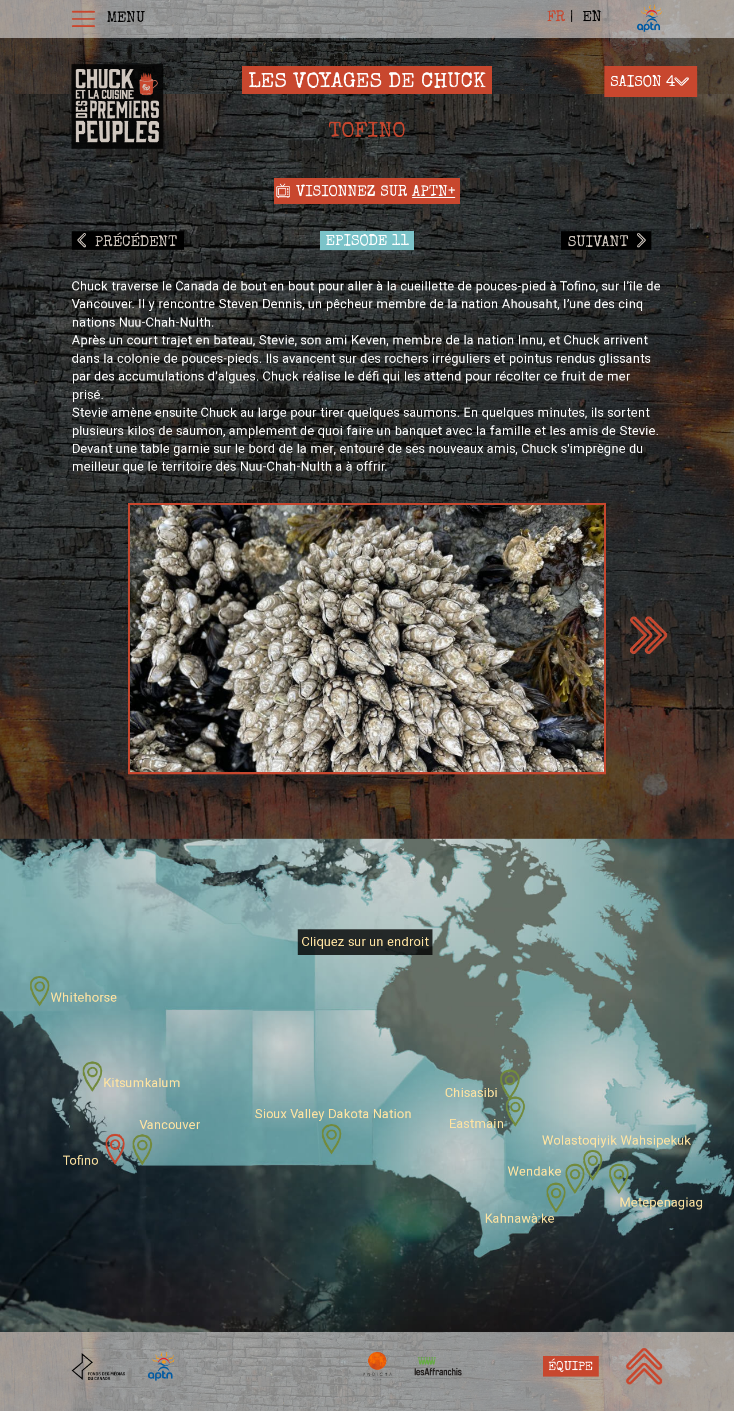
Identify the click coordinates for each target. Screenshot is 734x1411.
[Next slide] (648, 635)
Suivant (598, 243)
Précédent (136, 243)
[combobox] (650, 81)
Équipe (570, 1367)
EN (592, 18)
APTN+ (433, 192)
